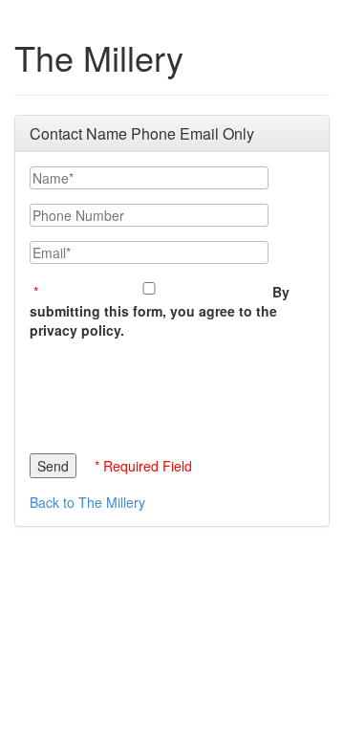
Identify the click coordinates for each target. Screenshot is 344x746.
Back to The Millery (87, 502)
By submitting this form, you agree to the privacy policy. (160, 311)
